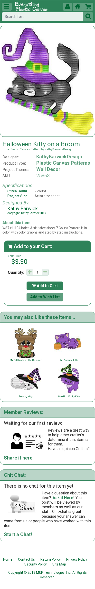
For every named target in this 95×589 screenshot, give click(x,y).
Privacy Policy (76, 559)
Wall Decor (48, 169)
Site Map (59, 564)
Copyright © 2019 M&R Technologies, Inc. (39, 572)
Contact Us (26, 559)
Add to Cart (45, 285)
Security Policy (35, 564)
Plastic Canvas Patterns (63, 163)
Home (7, 559)
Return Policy (50, 559)
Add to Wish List (45, 297)
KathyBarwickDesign (59, 157)
